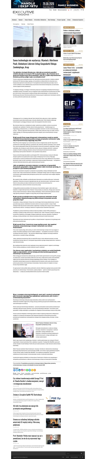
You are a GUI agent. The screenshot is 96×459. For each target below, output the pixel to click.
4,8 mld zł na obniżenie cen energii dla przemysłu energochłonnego (25, 407)
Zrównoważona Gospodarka (77, 20)
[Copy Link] (32, 370)
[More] (35, 370)
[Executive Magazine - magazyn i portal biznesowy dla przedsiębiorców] (23, 14)
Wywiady (20, 20)
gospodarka (27, 373)
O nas (50, 9)
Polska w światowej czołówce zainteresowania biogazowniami (72, 31)
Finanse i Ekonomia (28, 20)
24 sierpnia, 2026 (16, 386)
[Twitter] (17, 370)
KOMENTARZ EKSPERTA (69, 27)
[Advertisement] (37, 108)
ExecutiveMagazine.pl (23, 457)
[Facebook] (81, 10)
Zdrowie (68, 20)
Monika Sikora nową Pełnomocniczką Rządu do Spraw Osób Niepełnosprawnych (72, 58)
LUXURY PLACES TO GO (69, 65)
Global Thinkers (51, 384)
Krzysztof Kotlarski (66, 135)
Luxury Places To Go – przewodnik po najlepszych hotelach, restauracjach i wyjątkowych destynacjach (73, 71)
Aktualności (14, 20)
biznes (18, 373)
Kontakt (54, 9)
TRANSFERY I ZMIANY (68, 51)
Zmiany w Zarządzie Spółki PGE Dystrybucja (27, 394)
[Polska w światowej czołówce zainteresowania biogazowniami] (73, 39)
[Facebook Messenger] (29, 370)
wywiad (21, 374)
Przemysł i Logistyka (61, 20)
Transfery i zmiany (66, 137)
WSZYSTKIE (81, 64)
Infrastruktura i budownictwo (69, 151)
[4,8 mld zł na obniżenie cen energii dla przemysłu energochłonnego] (53, 409)
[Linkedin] (83, 10)
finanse (22, 373)
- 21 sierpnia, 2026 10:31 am (68, 61)
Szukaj (75, 9)
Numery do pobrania (62, 9)
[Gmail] (24, 370)
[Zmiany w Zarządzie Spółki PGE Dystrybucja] (53, 398)
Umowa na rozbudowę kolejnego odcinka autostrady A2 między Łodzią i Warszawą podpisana (26, 422)
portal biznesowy (43, 373)
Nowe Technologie (51, 20)
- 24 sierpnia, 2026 (73, 135)
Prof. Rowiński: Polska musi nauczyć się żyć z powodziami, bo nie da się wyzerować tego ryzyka (28, 438)
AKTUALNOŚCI (67, 124)
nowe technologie (35, 373)
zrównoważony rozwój (28, 374)
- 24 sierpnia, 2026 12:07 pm (68, 55)
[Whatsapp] (27, 370)
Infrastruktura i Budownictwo (40, 20)
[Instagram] (22, 370)
